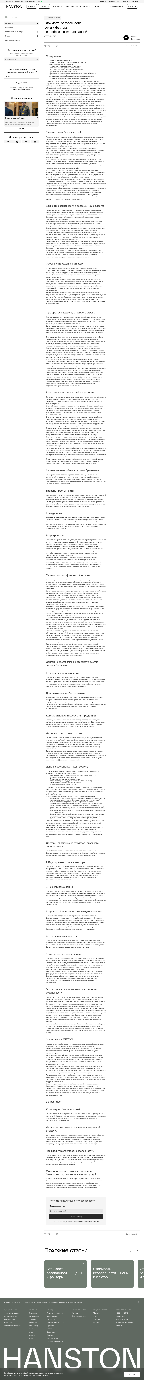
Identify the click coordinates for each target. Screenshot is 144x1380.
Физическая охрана (11, 1313)
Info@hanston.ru (121, 1316)
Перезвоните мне (122, 1319)
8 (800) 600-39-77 (122, 1313)
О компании (33, 1313)
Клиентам (103, 1)
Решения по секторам (55, 1313)
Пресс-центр (76, 6)
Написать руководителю (124, 1322)
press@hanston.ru (11, 59)
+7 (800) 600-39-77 (117, 6)
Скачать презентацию (55, 1341)
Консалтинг (8, 1322)
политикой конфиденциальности (88, 1221)
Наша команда (34, 1316)
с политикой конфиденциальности (21, 89)
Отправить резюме (79, 1316)
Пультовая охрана (10, 1316)
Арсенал (32, 1335)
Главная (7, 1302)
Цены (31, 1338)
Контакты (135, 1)
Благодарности (52, 1338)
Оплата (49, 1329)
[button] (131, 1251)
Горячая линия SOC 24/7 (32, 1)
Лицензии (50, 1335)
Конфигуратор (88, 6)
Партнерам (111, 1)
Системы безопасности (12, 1326)
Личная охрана (9, 1319)
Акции (97, 6)
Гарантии (50, 1326)
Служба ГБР (19, 1)
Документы (51, 1332)
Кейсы (67, 6)
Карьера (75, 1313)
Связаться (132, 6)
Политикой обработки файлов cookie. (35, 1375)
